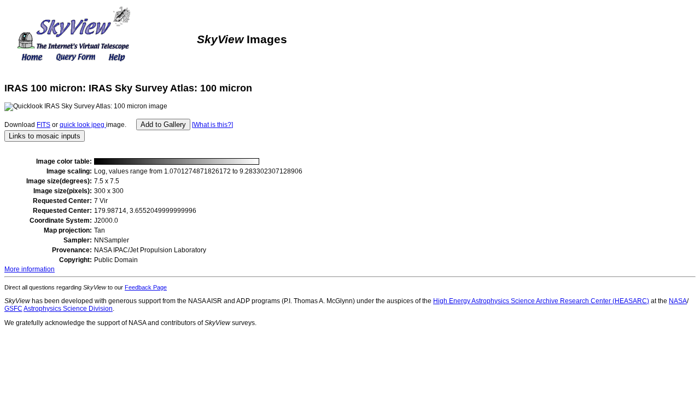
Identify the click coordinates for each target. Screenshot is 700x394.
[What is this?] (212, 125)
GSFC (13, 308)
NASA (678, 301)
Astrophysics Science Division (68, 308)
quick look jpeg (83, 125)
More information (29, 269)
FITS (43, 125)
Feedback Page (146, 287)
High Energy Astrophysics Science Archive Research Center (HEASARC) (541, 301)
